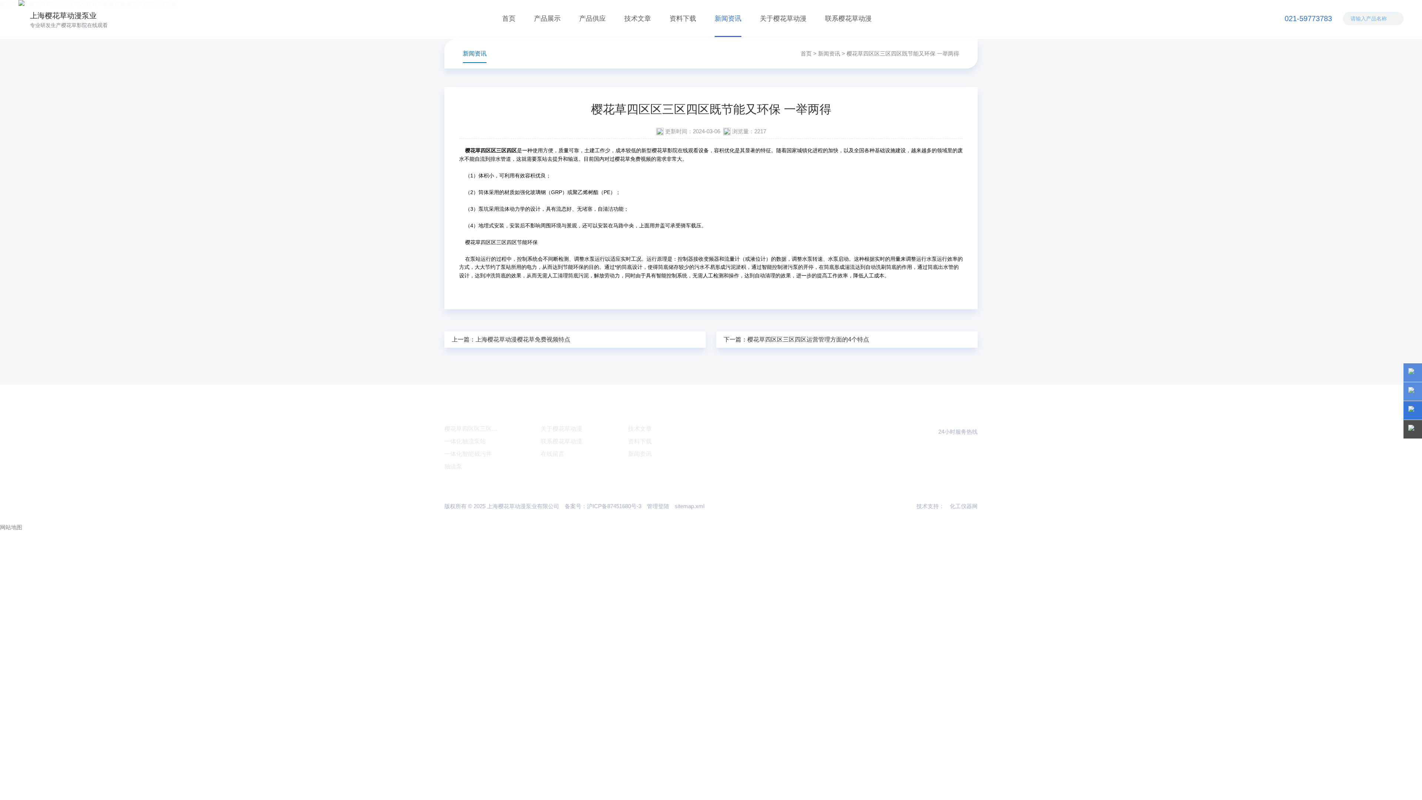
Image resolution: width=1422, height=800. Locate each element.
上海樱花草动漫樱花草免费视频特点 (522, 339)
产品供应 (592, 18)
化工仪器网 (964, 506)
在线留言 (552, 454)
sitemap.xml (689, 506)
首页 (508, 18)
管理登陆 (658, 506)
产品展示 (547, 18)
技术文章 (637, 18)
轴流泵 (453, 466)
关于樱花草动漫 (783, 18)
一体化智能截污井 (468, 454)
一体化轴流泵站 (465, 441)
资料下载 (683, 18)
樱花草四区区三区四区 (474, 429)
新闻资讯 (728, 18)
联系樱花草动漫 (848, 18)
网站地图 (11, 527)
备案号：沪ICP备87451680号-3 (603, 506)
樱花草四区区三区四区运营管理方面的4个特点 (808, 339)
